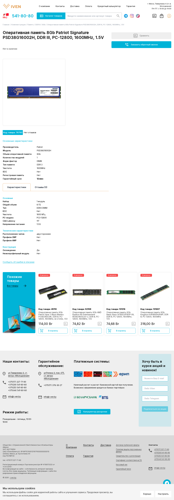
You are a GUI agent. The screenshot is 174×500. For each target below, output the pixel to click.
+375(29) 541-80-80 (17, 384)
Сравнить (144, 35)
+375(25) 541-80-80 (17, 387)
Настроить (163, 494)
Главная (6, 25)
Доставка (74, 6)
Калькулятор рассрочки (95, 411)
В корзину (53, 330)
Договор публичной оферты (127, 445)
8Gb (44, 25)
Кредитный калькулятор (109, 6)
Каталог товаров (53, 16)
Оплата (88, 6)
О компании (44, 6)
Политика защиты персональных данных (129, 450)
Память (30, 25)
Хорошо (147, 494)
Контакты (60, 6)
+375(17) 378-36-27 (53, 385)
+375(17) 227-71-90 (17, 382)
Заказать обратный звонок (144, 44)
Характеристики (16, 187)
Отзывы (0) (41, 187)
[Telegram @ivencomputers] (167, 483)
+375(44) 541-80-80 (17, 390)
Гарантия (130, 6)
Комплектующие (18, 25)
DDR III (38, 25)
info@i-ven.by (14, 396)
